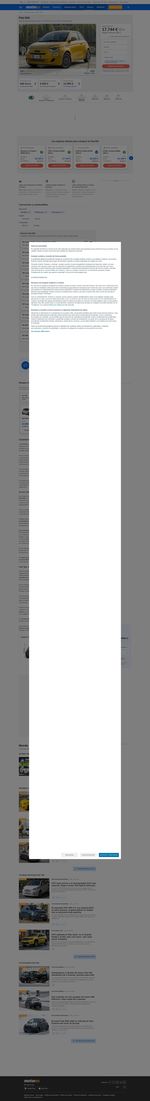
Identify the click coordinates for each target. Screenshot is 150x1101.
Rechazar (69, 855)
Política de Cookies (57, 270)
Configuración (88, 855)
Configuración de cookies (39, 272)
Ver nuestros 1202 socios (40, 331)
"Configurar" (35, 305)
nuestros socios (60, 297)
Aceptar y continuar (109, 855)
